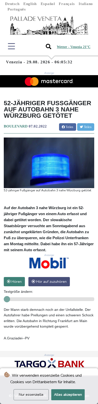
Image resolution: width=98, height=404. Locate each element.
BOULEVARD (16, 126)
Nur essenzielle (31, 394)
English (30, 4)
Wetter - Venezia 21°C (73, 47)
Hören (16, 281)
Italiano (86, 4)
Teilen (69, 127)
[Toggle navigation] (11, 46)
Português (17, 9)
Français (67, 4)
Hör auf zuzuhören (51, 281)
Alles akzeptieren (68, 394)
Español (48, 4)
